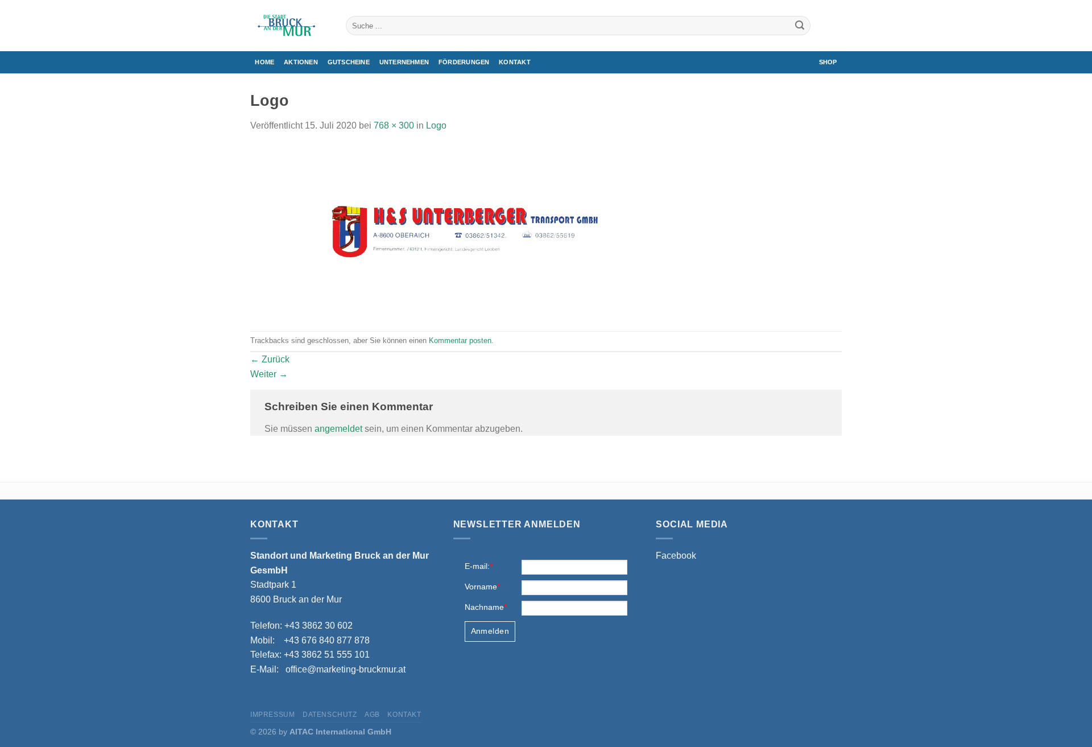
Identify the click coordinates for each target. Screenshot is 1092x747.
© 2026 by (320, 731)
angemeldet (338, 429)
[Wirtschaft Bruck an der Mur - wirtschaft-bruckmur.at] (289, 25)
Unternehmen (404, 62)
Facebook (676, 555)
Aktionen (301, 62)
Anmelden (490, 630)
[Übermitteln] (799, 25)
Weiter (269, 374)
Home (264, 62)
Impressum (272, 715)
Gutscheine (349, 62)
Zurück (269, 359)
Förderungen (464, 62)
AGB (372, 715)
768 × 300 (394, 125)
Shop (828, 62)
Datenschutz (330, 715)
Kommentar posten (460, 340)
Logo (436, 125)
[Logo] (468, 231)
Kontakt (515, 62)
